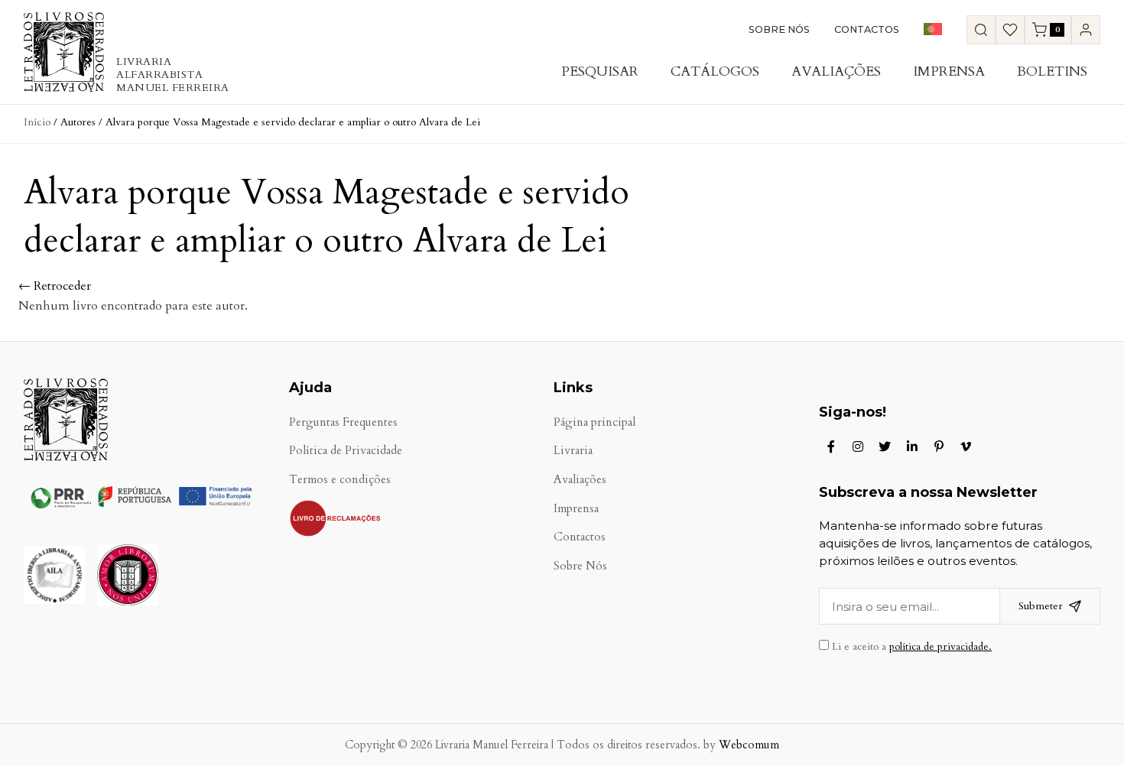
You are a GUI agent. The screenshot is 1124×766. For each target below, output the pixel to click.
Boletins (1052, 71)
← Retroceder (54, 286)
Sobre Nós (779, 29)
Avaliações (836, 71)
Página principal (594, 422)
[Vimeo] (965, 446)
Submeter (1040, 606)
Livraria (573, 451)
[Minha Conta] (1085, 29)
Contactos (866, 29)
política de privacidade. (940, 647)
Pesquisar (599, 71)
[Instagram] (858, 446)
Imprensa (949, 71)
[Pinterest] (939, 446)
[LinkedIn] (912, 446)
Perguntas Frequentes (343, 422)
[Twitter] (884, 446)
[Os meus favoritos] (1010, 29)
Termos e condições (340, 480)
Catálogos (715, 71)
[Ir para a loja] (981, 29)
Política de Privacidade (345, 451)
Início (37, 122)
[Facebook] (831, 446)
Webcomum (749, 745)
